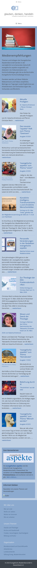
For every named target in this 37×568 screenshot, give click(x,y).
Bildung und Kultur (10, 536)
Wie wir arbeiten (9, 517)
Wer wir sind (8, 509)
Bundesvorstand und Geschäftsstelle (16, 546)
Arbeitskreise (8, 549)
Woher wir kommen (10, 514)
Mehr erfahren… (12, 477)
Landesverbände (9, 552)
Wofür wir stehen (9, 512)
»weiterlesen (19, 120)
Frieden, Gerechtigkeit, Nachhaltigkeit (16, 533)
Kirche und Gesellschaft (11, 530)
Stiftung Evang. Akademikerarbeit (14, 554)
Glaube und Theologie (11, 528)
